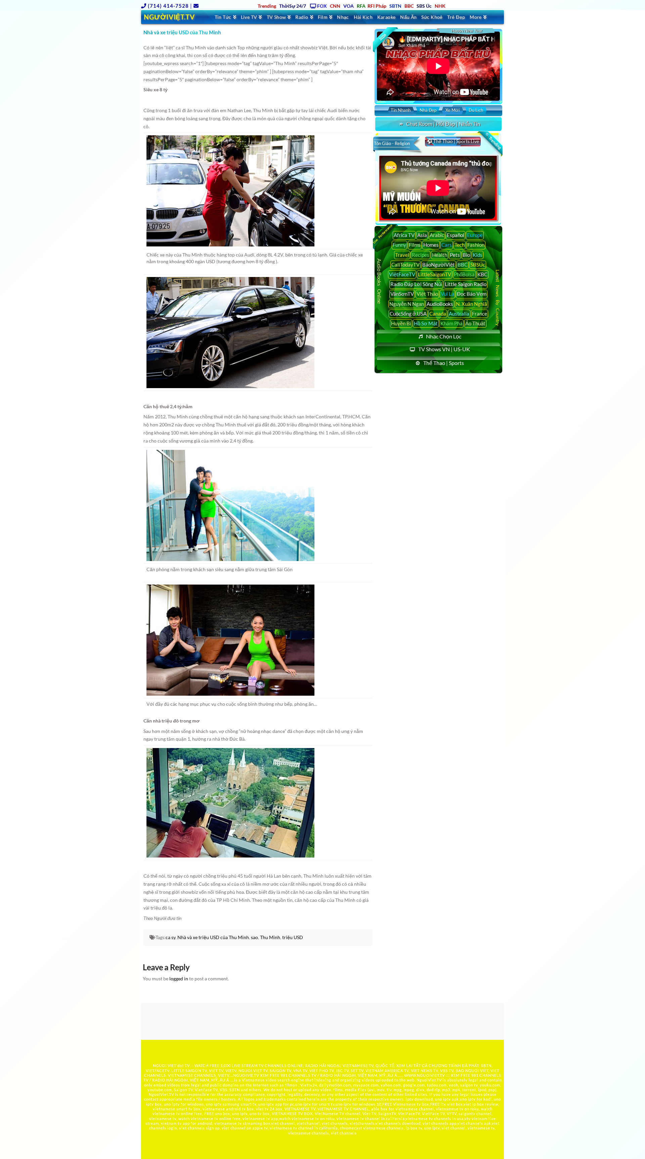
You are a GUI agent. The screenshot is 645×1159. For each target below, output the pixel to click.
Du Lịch (476, 110)
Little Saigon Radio (465, 284)
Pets (455, 255)
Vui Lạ (447, 294)
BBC (463, 265)
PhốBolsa (464, 274)
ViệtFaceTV (402, 274)
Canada (437, 314)
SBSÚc (477, 265)
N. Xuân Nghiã (471, 304)
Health (439, 255)
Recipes (420, 255)
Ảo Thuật (475, 323)
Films (415, 245)
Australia (459, 314)
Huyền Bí (401, 323)
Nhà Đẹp (428, 110)
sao (254, 937)
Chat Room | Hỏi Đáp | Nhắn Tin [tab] (443, 124)
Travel (402, 255)
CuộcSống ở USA (408, 314)
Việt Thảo (427, 294)
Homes (431, 245)
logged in (178, 978)
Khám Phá (451, 323)
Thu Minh (270, 937)
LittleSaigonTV (434, 274)
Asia (422, 235)
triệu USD (292, 937)
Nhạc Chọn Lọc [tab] (443, 336)
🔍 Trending (492, 141)
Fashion (475, 245)
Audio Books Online (379, 281)
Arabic (437, 235)
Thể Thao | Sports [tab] (443, 363)
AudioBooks (440, 304)
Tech (460, 245)
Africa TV (404, 235)
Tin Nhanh (401, 110)
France (479, 314)
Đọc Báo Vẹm (471, 294)
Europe (475, 235)
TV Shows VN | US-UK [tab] (444, 349)
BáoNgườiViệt (438, 265)
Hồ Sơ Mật (426, 323)
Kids (477, 255)
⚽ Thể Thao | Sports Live (453, 141)
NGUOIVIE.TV (246, 1075)
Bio (466, 255)
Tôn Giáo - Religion (392, 143)
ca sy (170, 937)
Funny (399, 245)
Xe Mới (452, 110)
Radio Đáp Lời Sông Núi (416, 284)
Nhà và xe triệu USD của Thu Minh (213, 937)
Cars (446, 245)
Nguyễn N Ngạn (406, 304)
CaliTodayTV (405, 265)
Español (455, 235)
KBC (482, 274)
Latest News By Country (498, 297)
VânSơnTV (402, 294)
